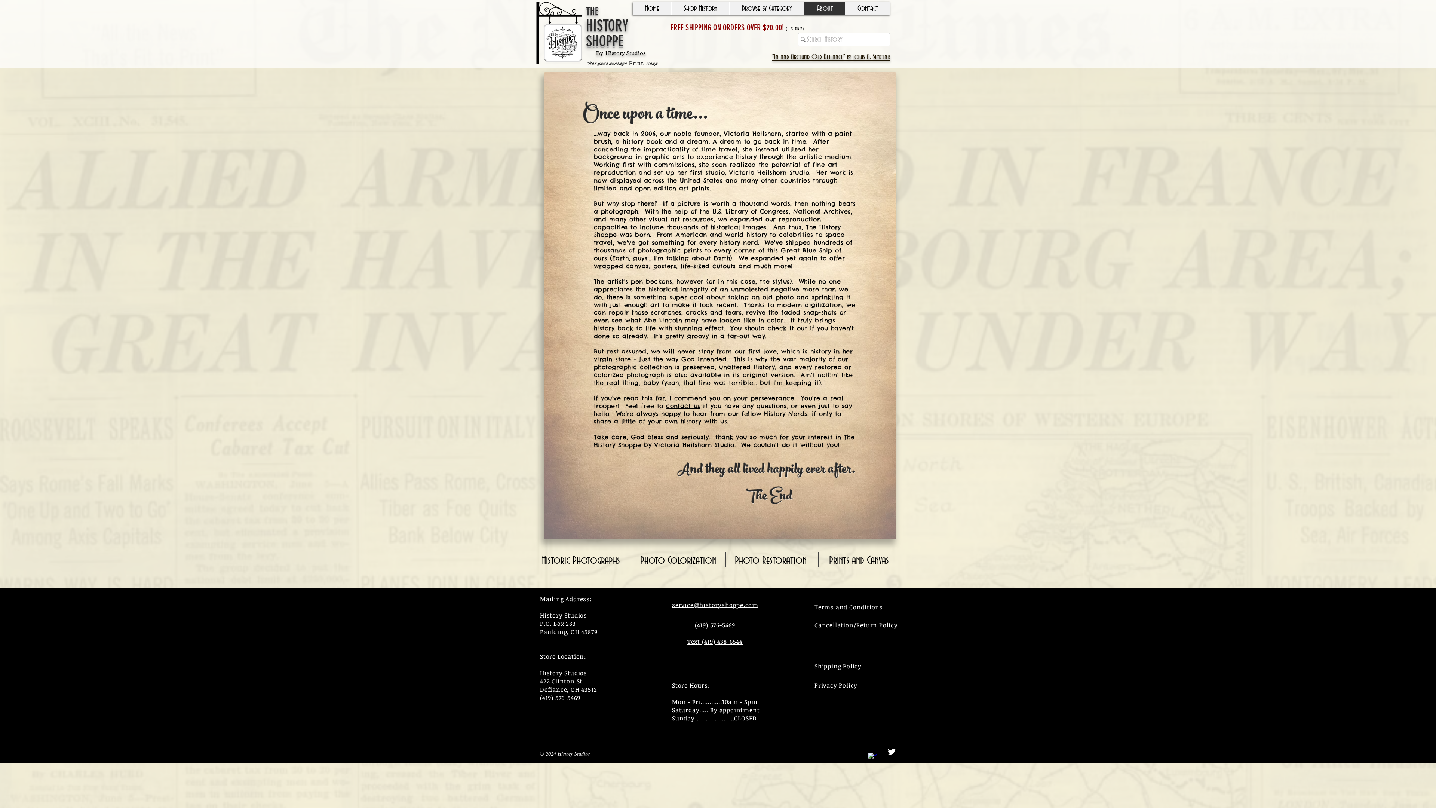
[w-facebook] (872, 757)
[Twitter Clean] (891, 751)
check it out (787, 328)
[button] (700, 8)
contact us (683, 406)
